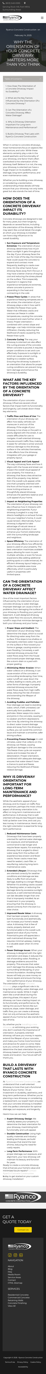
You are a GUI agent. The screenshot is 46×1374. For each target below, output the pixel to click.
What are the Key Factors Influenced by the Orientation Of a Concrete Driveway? (22, 101)
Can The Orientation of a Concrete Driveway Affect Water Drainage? (18, 113)
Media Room (14, 1274)
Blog (10, 1269)
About (11, 1266)
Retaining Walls (15, 1300)
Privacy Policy (22, 1362)
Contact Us (23, 1230)
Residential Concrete (18, 1295)
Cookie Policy (35, 1362)
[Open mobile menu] (42, 18)
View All (11, 1306)
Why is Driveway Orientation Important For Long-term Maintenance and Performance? (21, 125)
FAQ (10, 1272)
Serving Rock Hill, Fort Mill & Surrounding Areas (16, 8)
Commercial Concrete (19, 1297)
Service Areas (14, 1277)
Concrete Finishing (17, 1303)
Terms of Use (10, 1362)
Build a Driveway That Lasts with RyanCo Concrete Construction (22, 135)
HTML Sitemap (15, 1283)
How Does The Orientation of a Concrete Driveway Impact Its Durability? (21, 89)
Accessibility (23, 1367)
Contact (12, 1280)
